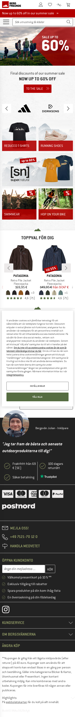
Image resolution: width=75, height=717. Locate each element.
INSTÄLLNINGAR (37, 386)
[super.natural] (37, 169)
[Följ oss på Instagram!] (9, 610)
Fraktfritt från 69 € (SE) (24, 466)
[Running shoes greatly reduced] (56, 135)
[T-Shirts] (19, 135)
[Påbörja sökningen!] (69, 22)
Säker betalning (23, 477)
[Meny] (6, 21)
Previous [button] (6, 108)
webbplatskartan (16, 702)
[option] (37, 61)
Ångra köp (11, 645)
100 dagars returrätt (55, 466)
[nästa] (66, 268)
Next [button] (68, 108)
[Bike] (56, 204)
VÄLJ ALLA (37, 396)
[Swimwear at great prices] (19, 204)
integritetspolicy (15, 374)
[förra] (8, 268)
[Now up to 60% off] (37, 61)
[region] (37, 358)
